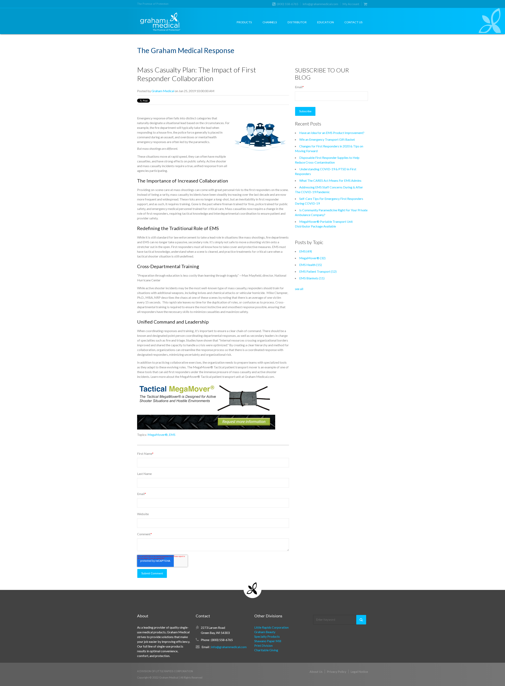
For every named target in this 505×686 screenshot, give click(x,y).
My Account (350, 3)
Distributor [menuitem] (297, 22)
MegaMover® (158, 434)
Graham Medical (163, 91)
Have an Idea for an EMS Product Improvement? (331, 133)
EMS (172, 434)
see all (299, 289)
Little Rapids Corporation (271, 627)
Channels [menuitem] (270, 22)
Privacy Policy (336, 671)
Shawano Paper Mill (267, 641)
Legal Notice (359, 671)
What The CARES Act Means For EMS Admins (330, 180)
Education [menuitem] (325, 22)
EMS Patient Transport (318, 271)
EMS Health (310, 265)
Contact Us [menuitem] (353, 22)
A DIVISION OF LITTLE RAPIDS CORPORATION (165, 671)
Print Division (263, 645)
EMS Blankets (312, 278)
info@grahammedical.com (320, 3)
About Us (316, 671)
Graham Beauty (264, 632)
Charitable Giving (266, 650)
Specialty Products (267, 636)
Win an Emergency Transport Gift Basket (327, 139)
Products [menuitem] (244, 22)
